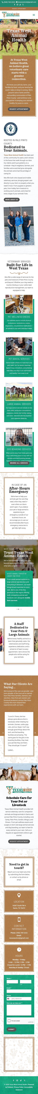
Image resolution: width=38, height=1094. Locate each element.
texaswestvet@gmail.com (19, 938)
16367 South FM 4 (19, 905)
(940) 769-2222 (21, 933)
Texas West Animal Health (13, 155)
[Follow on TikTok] (20, 1080)
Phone (9, 995)
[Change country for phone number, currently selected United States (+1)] (9, 998)
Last (21, 984)
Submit (11, 1029)
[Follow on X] (24, 1080)
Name (9, 978)
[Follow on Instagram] (17, 1080)
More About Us (11, 200)
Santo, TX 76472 (19, 908)
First (8, 984)
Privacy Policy (18, 1087)
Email (9, 988)
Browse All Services (19, 463)
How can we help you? (14, 1003)
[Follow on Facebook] (13, 1080)
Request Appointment (19, 8)
